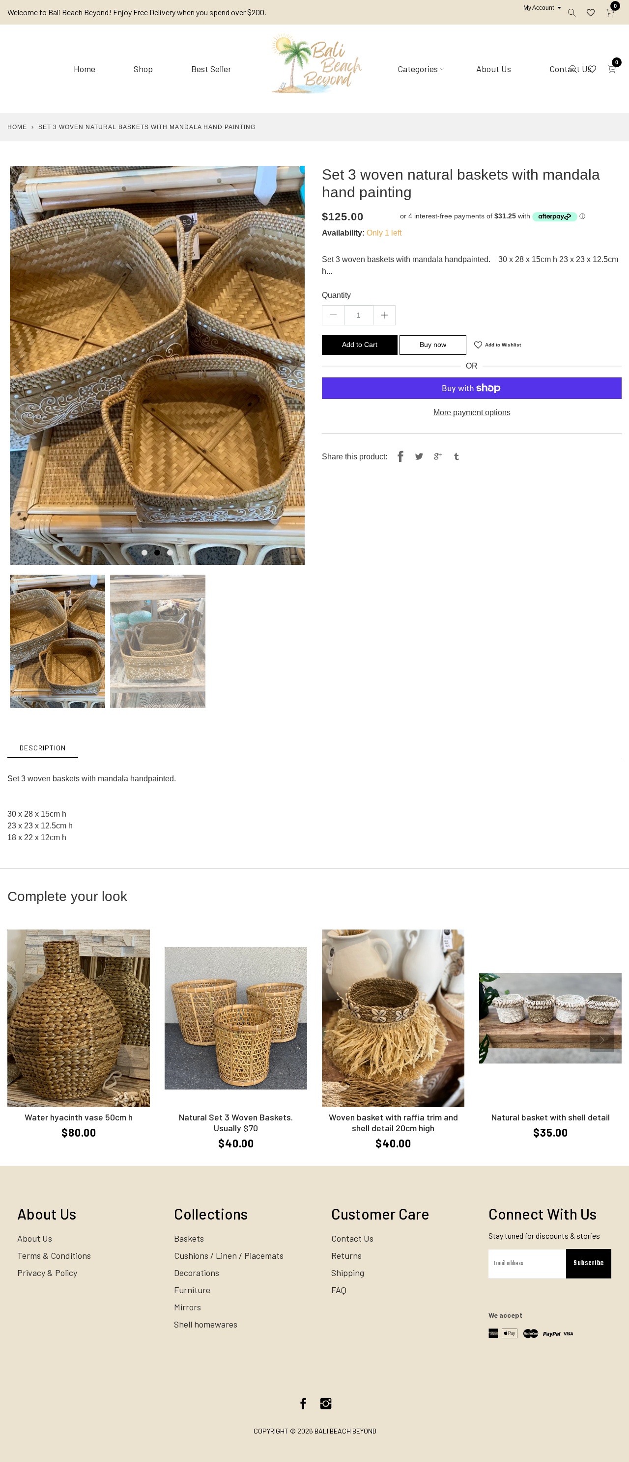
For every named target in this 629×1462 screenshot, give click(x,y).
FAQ (338, 1289)
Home (84, 68)
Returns (346, 1255)
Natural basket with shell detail (550, 1117)
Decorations (196, 1272)
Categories (418, 68)
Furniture (192, 1289)
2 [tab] (157, 553)
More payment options (472, 412)
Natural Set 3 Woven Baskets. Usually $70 (236, 1122)
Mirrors (187, 1307)
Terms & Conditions (54, 1255)
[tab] (42, 748)
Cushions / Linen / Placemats (229, 1255)
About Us (493, 68)
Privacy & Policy (47, 1272)
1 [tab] (144, 553)
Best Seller (211, 68)
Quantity (336, 295)
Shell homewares (205, 1324)
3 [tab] (170, 553)
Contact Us (352, 1238)
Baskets (189, 1238)
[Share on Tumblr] (456, 457)
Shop (143, 68)
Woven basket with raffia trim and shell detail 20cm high (393, 1122)
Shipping (347, 1272)
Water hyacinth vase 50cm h (79, 1117)
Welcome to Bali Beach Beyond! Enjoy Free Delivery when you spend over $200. (136, 12)
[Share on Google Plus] (437, 457)
